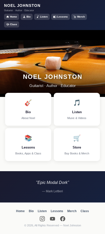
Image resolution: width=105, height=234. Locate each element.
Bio (29, 16)
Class (13, 24)
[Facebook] (62, 218)
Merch (81, 16)
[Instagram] (42, 218)
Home (13, 16)
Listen (44, 16)
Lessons (62, 16)
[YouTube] (52, 218)
